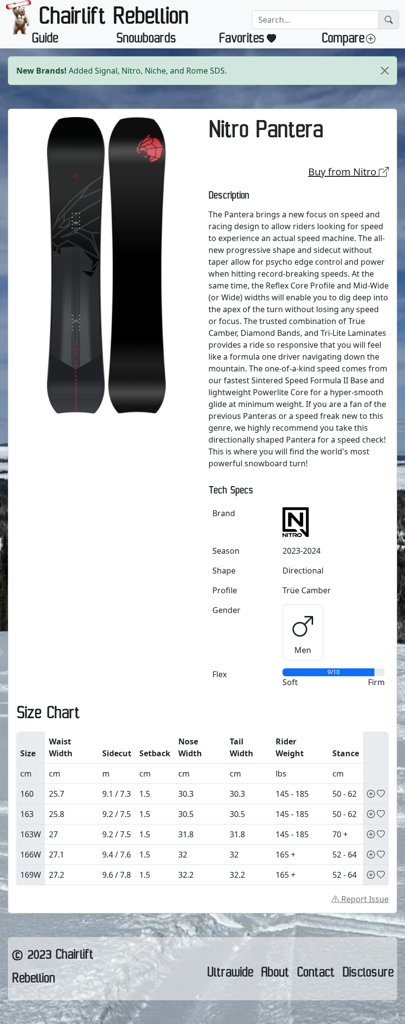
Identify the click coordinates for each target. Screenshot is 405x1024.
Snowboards (146, 40)
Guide (45, 40)
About (275, 975)
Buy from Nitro (343, 171)
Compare (343, 40)
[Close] (385, 70)
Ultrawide (230, 975)
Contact (315, 975)
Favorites (242, 40)
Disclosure (367, 975)
